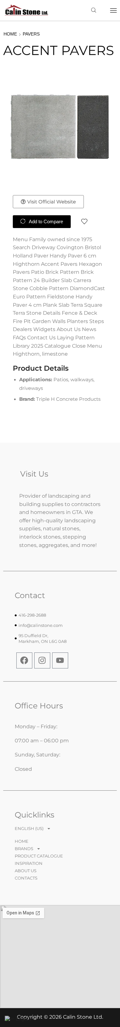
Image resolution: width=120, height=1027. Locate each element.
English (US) (29, 828)
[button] (113, 10)
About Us (25, 870)
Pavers (31, 33)
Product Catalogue (39, 855)
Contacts (26, 878)
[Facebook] (24, 660)
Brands (24, 848)
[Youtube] (60, 660)
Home (10, 33)
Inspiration (29, 863)
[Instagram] (42, 660)
